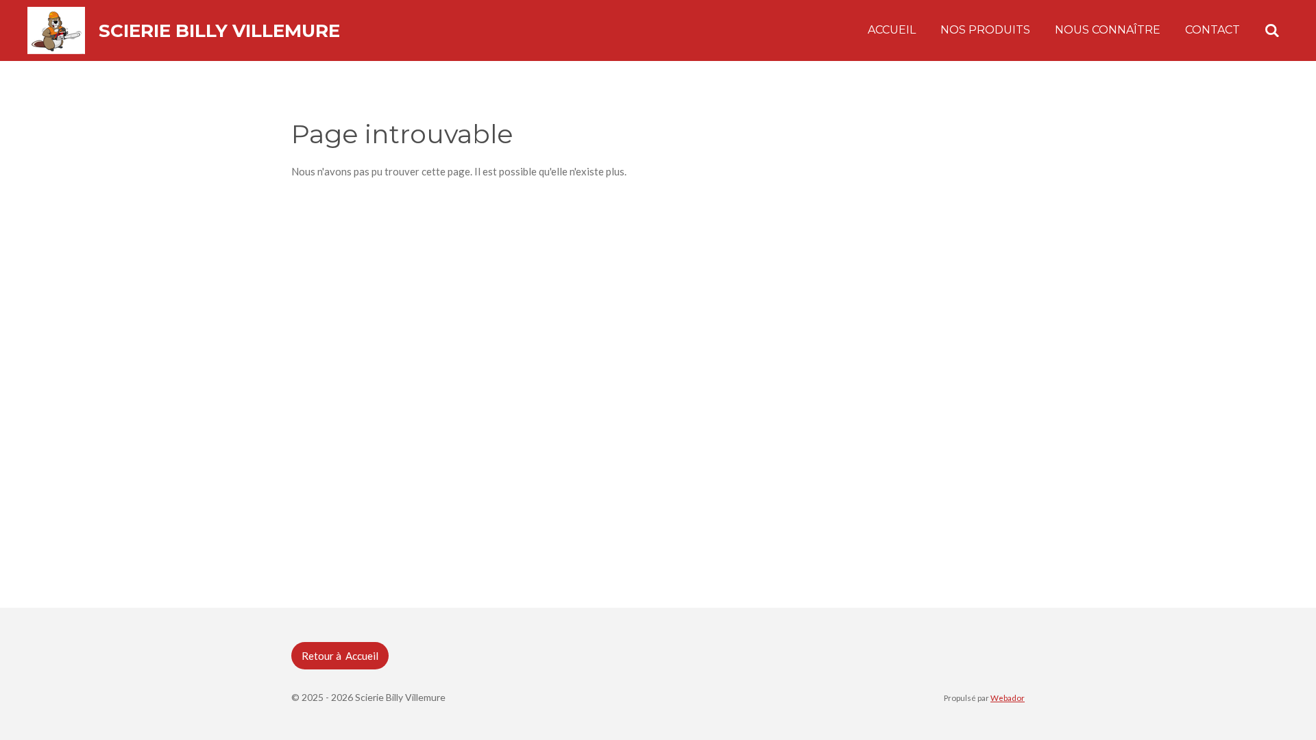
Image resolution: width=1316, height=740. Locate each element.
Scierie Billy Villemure (219, 31)
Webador (1007, 697)
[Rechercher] (1272, 30)
